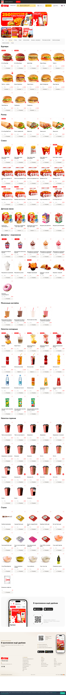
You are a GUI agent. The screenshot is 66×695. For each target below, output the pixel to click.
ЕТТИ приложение (26, 666)
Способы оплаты (25, 660)
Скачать (18, 1)
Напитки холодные (56, 40)
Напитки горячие (8, 418)
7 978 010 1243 (13, 5)
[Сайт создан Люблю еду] (62, 674)
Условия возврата (26, 663)
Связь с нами (25, 669)
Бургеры (10, 40)
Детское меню (26, 40)
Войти (56, 5)
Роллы (15, 40)
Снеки (20, 40)
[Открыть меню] (64, 5)
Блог (23, 670)
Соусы (4, 508)
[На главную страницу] (6, 40)
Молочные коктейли (46, 40)
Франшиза (24, 667)
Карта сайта (33, 674)
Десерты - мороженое (35, 40)
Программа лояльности (27, 664)
